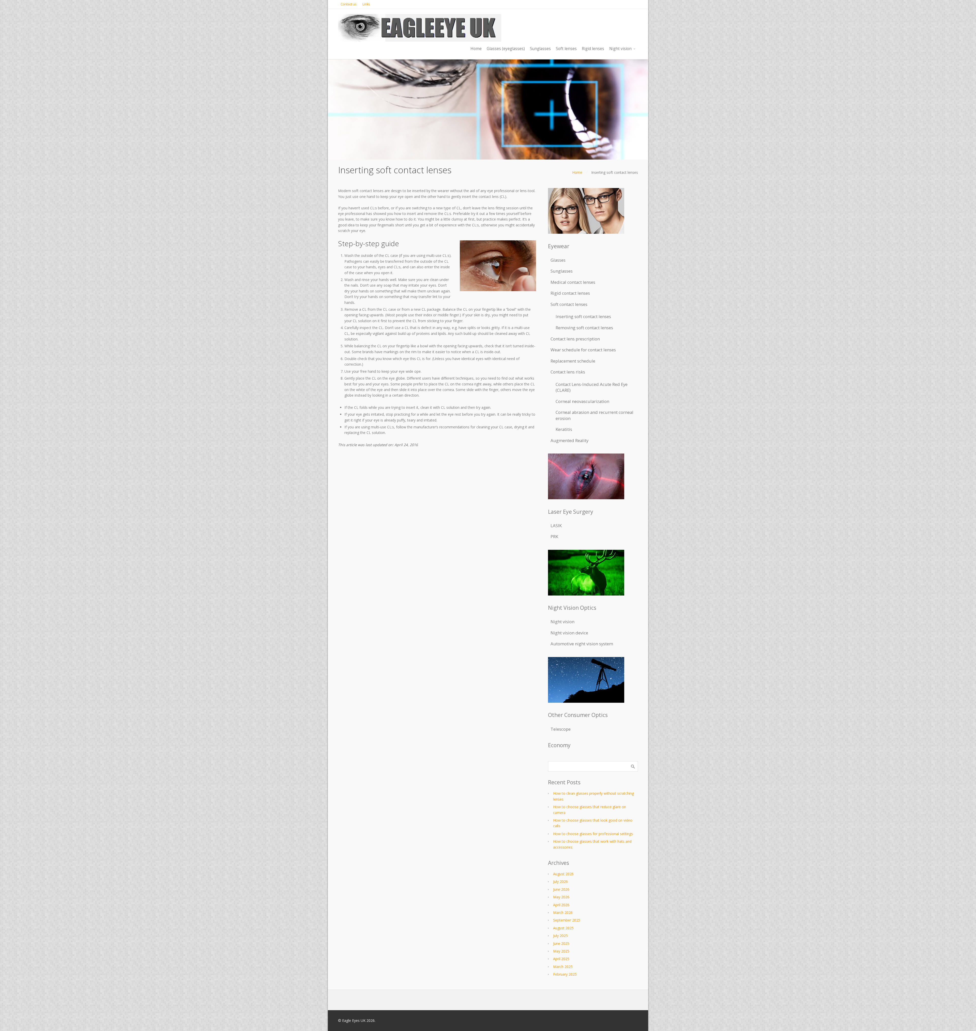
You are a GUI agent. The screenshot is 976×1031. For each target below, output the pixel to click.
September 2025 (566, 920)
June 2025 (561, 943)
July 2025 (560, 935)
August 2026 (563, 873)
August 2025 (563, 928)
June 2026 (561, 889)
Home (577, 172)
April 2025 (561, 958)
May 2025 (561, 951)
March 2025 (563, 966)
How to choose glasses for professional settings (593, 833)
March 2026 (563, 912)
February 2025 (565, 974)
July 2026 (560, 881)
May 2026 (561, 897)
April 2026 (561, 904)
